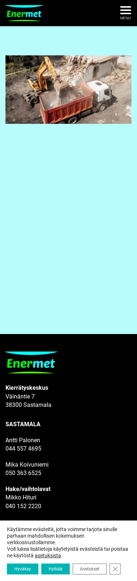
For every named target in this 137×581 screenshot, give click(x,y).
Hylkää (55, 569)
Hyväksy (22, 569)
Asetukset (89, 569)
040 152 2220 (23, 506)
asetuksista (48, 555)
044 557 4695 (23, 448)
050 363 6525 (23, 473)
